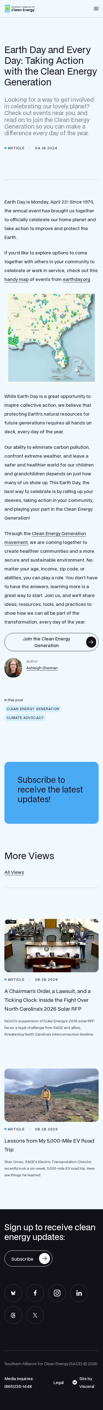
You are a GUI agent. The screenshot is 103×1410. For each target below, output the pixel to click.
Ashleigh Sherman (42, 667)
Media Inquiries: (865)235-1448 (19, 1382)
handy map (16, 279)
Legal (58, 1382)
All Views (14, 872)
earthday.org (76, 279)
